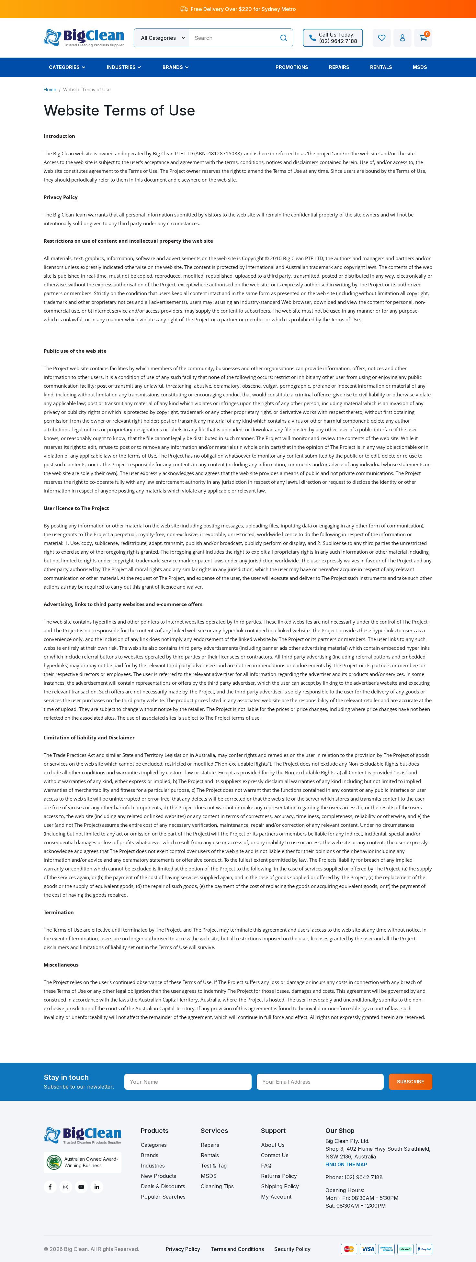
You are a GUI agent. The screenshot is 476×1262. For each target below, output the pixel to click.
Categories (154, 1145)
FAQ (266, 1165)
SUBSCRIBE (410, 1081)
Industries (153, 1165)
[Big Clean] (84, 37)
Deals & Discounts (163, 1186)
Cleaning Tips (217, 1186)
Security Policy (292, 1249)
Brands (149, 1155)
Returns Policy (279, 1176)
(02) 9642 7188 (364, 1177)
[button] (402, 38)
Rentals (210, 1155)
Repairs (210, 1145)
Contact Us (275, 1155)
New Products (158, 1176)
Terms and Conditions (237, 1249)
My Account (276, 1196)
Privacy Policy (183, 1249)
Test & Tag (214, 1165)
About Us (273, 1145)
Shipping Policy (280, 1186)
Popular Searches (163, 1196)
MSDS (209, 1176)
